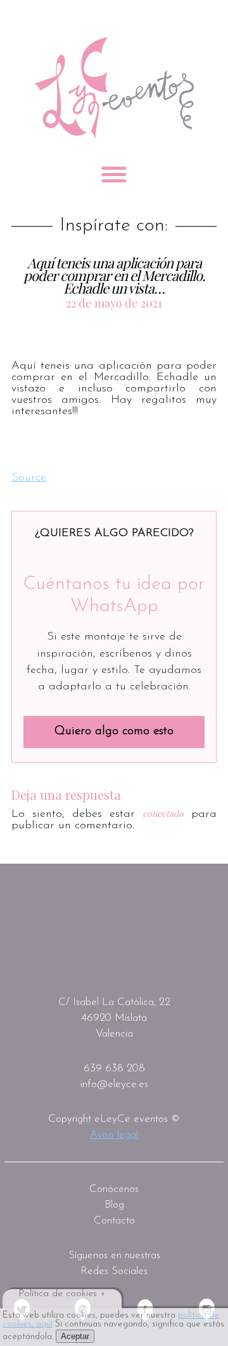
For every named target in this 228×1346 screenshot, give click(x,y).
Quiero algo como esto (114, 731)
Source (28, 478)
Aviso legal (114, 1134)
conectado (163, 813)
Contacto (114, 1220)
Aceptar (75, 1336)
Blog (114, 1205)
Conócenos (114, 1189)
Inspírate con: (114, 226)
